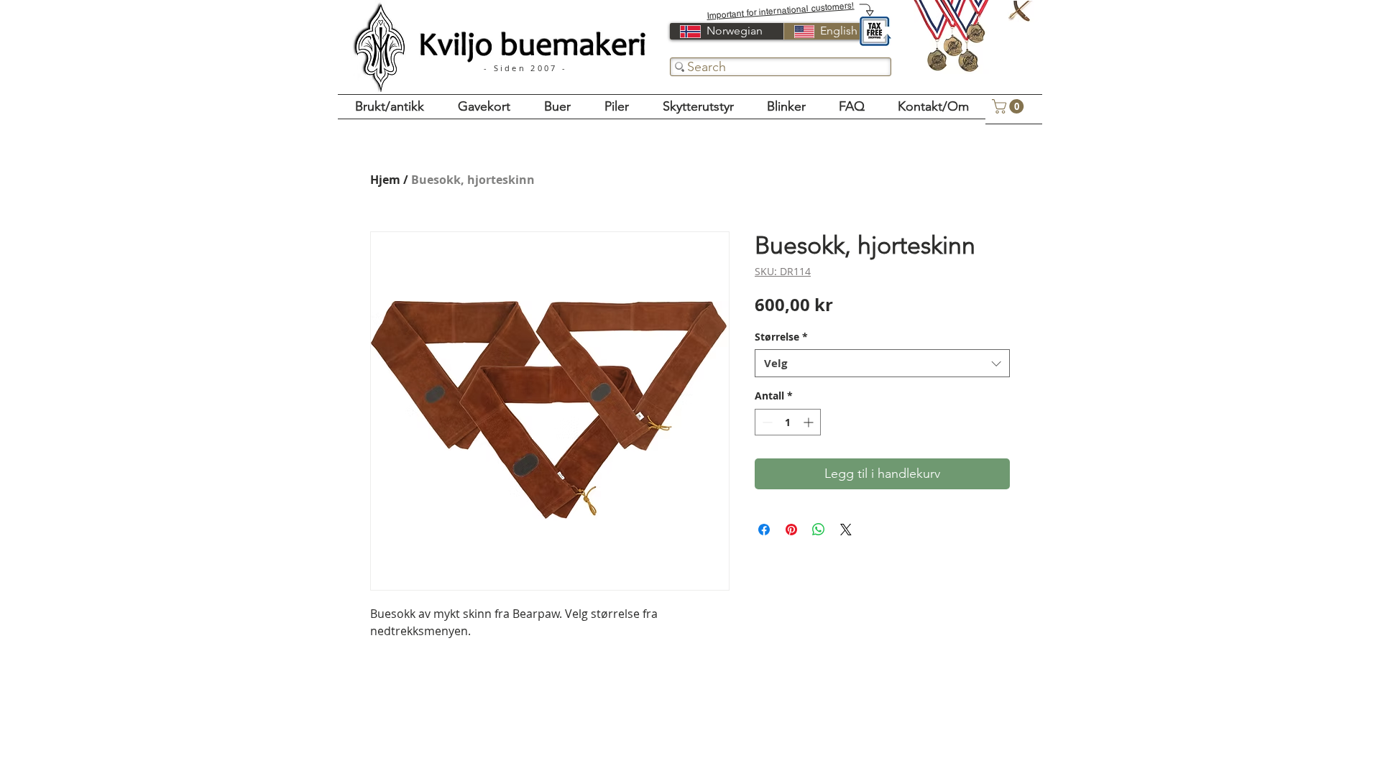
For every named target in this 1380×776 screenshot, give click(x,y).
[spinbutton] (788, 422)
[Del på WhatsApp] (818, 529)
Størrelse (781, 336)
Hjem (385, 180)
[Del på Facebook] (764, 529)
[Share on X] (846, 529)
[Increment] (810, 422)
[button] (1009, 106)
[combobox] (882, 363)
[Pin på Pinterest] (791, 529)
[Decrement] (766, 422)
